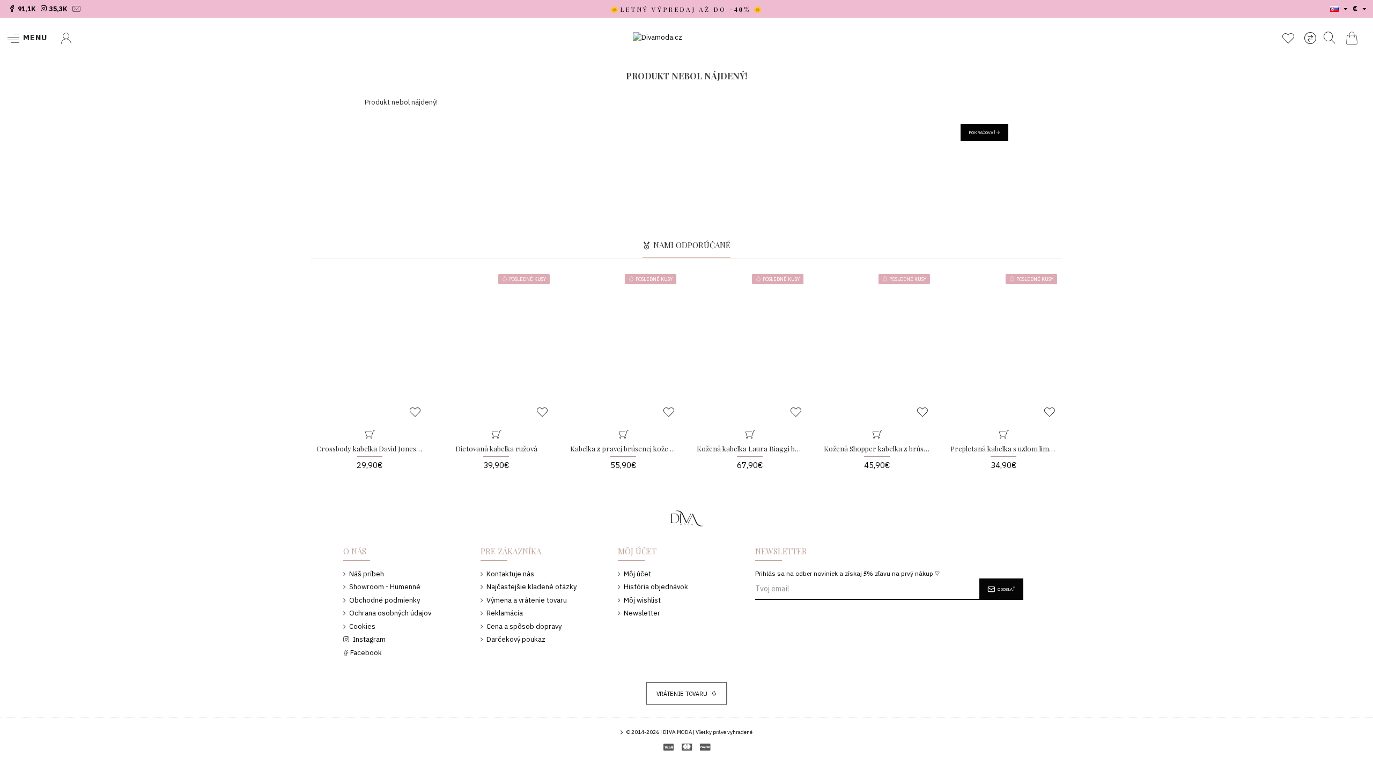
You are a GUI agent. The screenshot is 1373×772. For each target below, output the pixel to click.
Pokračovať (982, 132)
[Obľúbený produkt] (421, 417)
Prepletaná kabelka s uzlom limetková (1003, 448)
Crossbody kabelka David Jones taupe (369, 448)
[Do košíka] (369, 431)
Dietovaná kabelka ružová (496, 448)
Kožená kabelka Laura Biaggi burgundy (749, 448)
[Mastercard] (687, 747)
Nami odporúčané (691, 245)
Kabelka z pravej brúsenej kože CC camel (623, 448)
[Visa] (668, 747)
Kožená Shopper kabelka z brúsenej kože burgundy (876, 448)
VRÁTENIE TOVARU (682, 693)
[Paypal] (705, 747)
